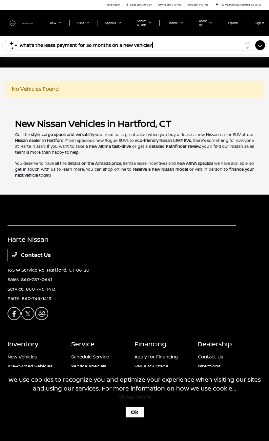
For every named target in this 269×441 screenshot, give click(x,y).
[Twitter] (27, 313)
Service (82, 343)
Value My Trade (151, 366)
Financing (150, 343)
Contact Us (35, 255)
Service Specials (88, 366)
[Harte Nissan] (25, 22)
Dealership (215, 343)
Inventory (23, 343)
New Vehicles (22, 357)
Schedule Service (90, 357)
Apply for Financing (156, 357)
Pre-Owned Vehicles (30, 366)
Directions (209, 366)
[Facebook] (14, 313)
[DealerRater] (41, 313)
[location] (217, 4)
